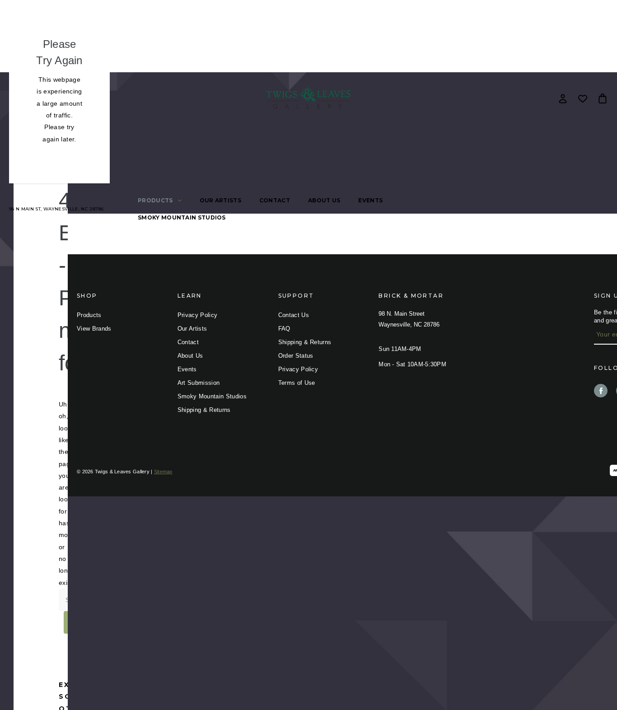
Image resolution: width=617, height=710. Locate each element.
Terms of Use (296, 382)
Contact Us (293, 315)
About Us (324, 200)
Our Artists (220, 200)
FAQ (284, 328)
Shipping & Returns (204, 409)
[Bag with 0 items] (602, 98)
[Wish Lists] (583, 98)
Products (155, 200)
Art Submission (199, 382)
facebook (601, 390)
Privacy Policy (198, 315)
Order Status (295, 355)
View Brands (94, 328)
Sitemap (163, 471)
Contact (274, 200)
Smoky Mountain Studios (182, 217)
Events (370, 200)
